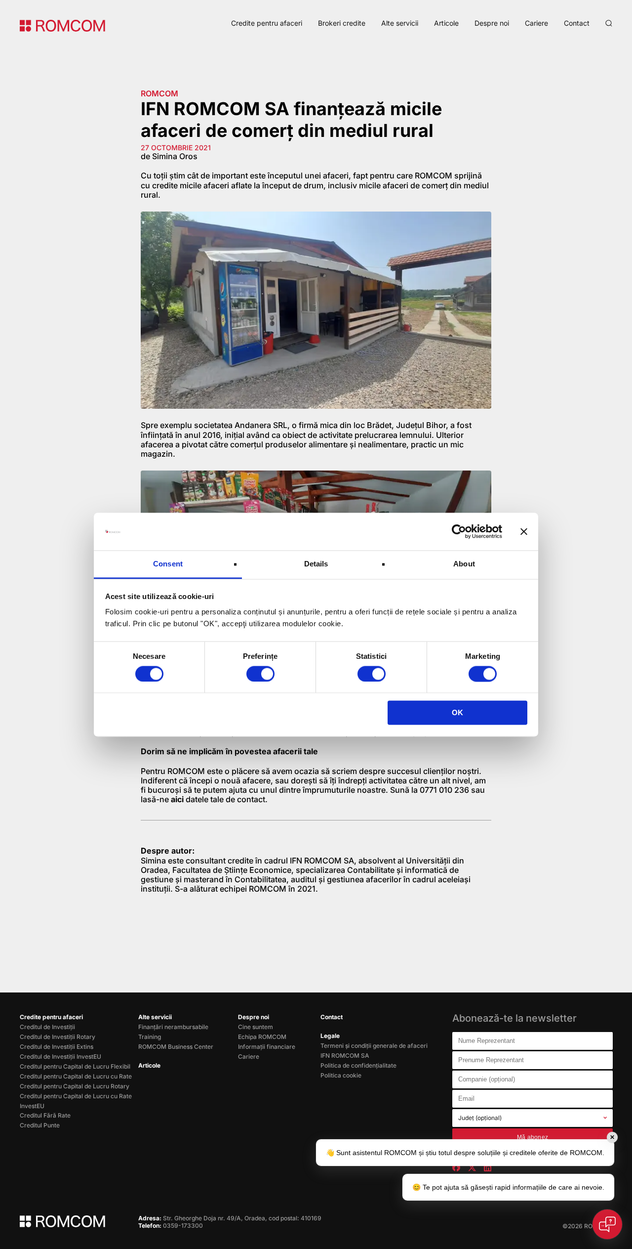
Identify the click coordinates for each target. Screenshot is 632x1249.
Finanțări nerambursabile (173, 1027)
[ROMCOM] (62, 25)
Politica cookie (340, 1075)
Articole (446, 23)
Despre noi (491, 23)
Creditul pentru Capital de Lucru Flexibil (75, 1066)
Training (149, 1036)
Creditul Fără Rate (45, 1115)
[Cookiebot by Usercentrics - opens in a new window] (459, 531)
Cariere (536, 23)
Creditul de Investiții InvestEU (60, 1056)
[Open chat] (607, 1224)
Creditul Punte (40, 1125)
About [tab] (464, 564)
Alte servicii (399, 23)
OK (457, 713)
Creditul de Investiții (47, 1027)
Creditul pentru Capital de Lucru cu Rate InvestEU (76, 1101)
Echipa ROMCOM (262, 1036)
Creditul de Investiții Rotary (57, 1036)
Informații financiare (266, 1046)
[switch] (260, 674)
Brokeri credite (341, 23)
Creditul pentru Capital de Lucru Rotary (74, 1086)
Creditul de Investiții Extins (56, 1046)
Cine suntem (255, 1027)
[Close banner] (523, 531)
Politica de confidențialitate (358, 1065)
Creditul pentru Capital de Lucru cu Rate (76, 1076)
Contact (577, 23)
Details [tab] (316, 564)
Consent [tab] (168, 564)
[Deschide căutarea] (608, 23)
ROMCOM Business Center (175, 1046)
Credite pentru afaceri (266, 23)
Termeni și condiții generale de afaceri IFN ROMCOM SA (374, 1050)
